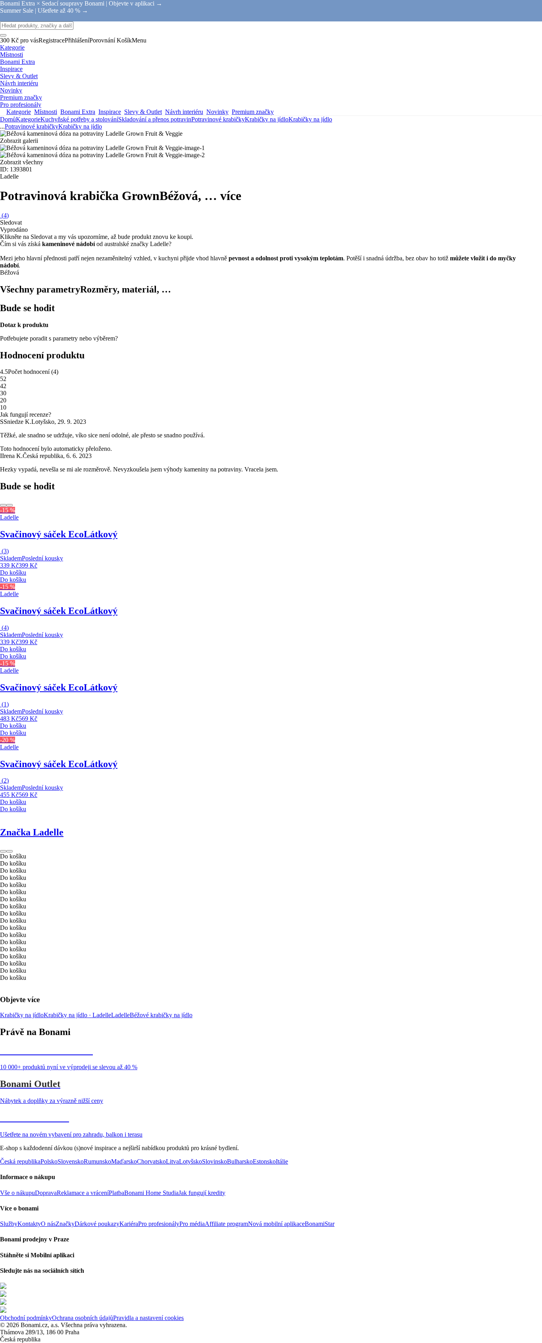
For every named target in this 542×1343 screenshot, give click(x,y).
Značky (65, 1223)
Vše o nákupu (17, 1192)
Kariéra (128, 1223)
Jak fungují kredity (202, 1192)
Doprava (46, 1192)
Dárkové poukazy (97, 1223)
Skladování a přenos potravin (154, 119)
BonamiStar (319, 1223)
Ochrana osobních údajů (82, 1317)
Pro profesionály (158, 1223)
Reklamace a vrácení (83, 1192)
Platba (116, 1192)
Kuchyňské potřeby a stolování (79, 119)
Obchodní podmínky (26, 1317)
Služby (8, 1223)
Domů (8, 119)
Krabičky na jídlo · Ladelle (77, 1015)
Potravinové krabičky (218, 119)
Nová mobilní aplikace (276, 1223)
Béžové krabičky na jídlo (161, 1015)
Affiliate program (226, 1223)
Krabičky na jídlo (310, 119)
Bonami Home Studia (151, 1192)
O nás (48, 1223)
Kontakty (29, 1223)
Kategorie (28, 119)
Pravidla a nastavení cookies (148, 1317)
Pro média (192, 1223)
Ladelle (120, 1015)
